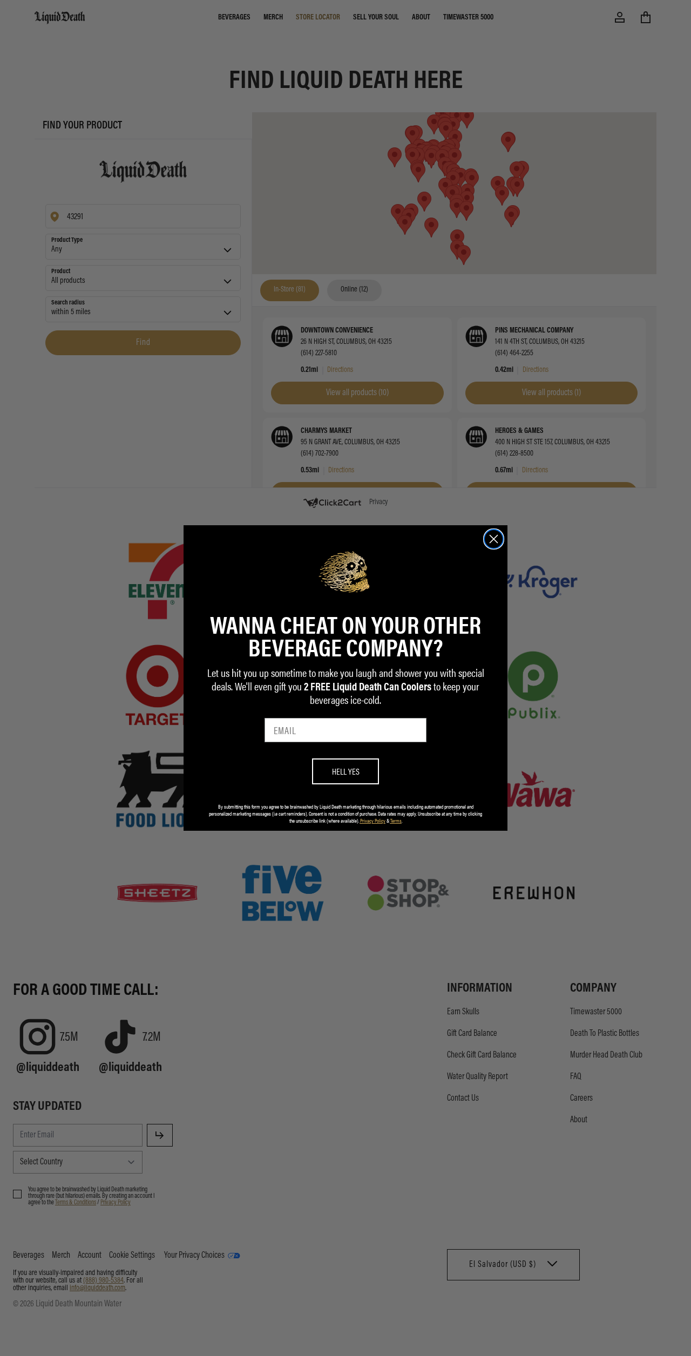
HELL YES (346, 771)
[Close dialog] (493, 539)
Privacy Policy (372, 820)
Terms (396, 820)
